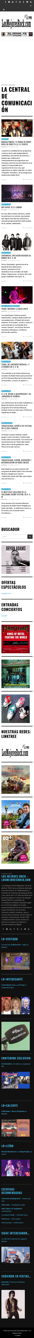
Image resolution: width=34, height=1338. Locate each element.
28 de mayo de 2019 (13, 147)
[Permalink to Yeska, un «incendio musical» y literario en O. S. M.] (17, 350)
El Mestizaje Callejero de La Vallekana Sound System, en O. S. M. (16, 494)
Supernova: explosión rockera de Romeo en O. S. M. (16, 256)
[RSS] (20, 2)
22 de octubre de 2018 (14, 369)
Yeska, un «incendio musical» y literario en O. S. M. (15, 365)
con (10, 1152)
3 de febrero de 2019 (13, 209)
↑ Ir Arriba (17, 1335)
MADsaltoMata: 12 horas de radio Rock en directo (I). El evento (16, 143)
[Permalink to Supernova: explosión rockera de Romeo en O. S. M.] (17, 241)
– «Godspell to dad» (13, 1205)
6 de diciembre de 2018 (14, 260)
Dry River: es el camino (11, 207)
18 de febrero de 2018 (13, 499)
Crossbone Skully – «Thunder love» (14, 1215)
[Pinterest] (16, 2)
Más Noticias (5, 139)
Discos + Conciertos (7, 306)
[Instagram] (9, 2)
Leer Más (4, 179)
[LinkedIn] (12, 2)
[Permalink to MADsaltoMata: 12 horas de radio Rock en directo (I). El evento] (17, 128)
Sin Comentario (28, 179)
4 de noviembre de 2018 (14, 311)
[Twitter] (27, 2)
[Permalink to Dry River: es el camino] (17, 193)
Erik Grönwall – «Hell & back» (12, 1223)
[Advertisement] (17, 61)
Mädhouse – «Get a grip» (11, 1219)
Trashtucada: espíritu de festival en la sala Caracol (16, 427)
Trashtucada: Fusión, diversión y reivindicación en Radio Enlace (16, 461)
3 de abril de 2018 (12, 430)
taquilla (4, 616)
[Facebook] (5, 2)
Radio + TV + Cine (6, 204)
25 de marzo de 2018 (13, 465)
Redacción (4, 147)
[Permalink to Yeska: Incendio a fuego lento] (17, 295)
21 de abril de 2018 (13, 399)
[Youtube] (31, 2)
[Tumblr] (23, 2)
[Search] (3, 9)
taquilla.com (6, 593)
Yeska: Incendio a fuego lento (14, 308)
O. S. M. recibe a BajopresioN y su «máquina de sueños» (16, 395)
